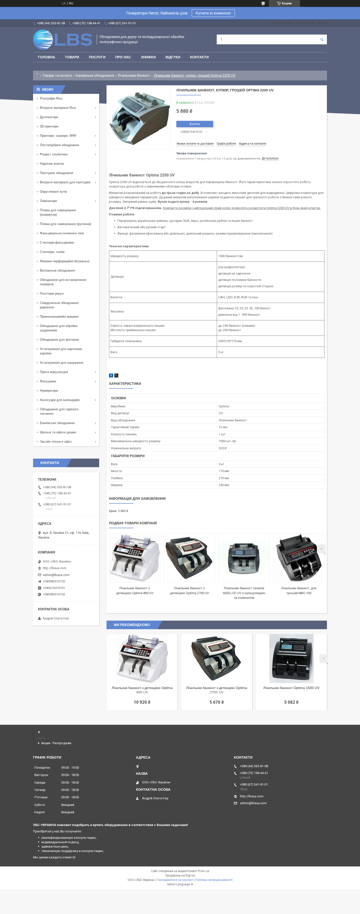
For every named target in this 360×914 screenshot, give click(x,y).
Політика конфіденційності (214, 880)
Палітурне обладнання (56, 173)
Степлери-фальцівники (57, 242)
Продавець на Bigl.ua (180, 875)
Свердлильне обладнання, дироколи (59, 305)
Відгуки (173, 57)
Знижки (148, 57)
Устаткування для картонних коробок (61, 351)
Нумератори (49, 390)
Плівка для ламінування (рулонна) (65, 224)
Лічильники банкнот (134, 75)
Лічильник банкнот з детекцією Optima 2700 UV (216, 690)
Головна (46, 57)
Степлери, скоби (52, 252)
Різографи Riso (51, 98)
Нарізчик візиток (52, 163)
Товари (72, 57)
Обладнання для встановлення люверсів (63, 282)
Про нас (123, 57)
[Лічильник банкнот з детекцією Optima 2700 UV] (189, 558)
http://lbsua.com (54, 568)
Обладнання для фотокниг (59, 339)
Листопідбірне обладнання (59, 145)
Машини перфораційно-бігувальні (64, 261)
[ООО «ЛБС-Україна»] (62, 39)
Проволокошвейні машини (59, 316)
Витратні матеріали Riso (58, 108)
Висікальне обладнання (57, 270)
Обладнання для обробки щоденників (58, 328)
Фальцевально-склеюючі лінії (62, 233)
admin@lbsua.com (56, 575)
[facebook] (111, 376)
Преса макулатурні (54, 372)
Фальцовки (48, 381)
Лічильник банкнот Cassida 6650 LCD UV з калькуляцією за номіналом (244, 593)
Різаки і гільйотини (54, 154)
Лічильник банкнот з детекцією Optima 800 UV (142, 690)
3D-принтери (49, 126)
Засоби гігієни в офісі (56, 441)
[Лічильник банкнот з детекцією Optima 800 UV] (134, 558)
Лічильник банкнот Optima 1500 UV (291, 688)
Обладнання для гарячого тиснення (59, 411)
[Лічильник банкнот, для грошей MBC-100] (298, 558)
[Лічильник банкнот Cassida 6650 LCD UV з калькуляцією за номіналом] (244, 558)
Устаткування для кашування (61, 362)
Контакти (199, 57)
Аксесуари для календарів (60, 400)
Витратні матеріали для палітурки (65, 182)
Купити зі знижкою (213, 13)
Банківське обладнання (95, 75)
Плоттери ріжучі (52, 293)
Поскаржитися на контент (175, 880)
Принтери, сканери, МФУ (58, 136)
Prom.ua (203, 871)
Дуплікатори (49, 117)
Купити (195, 124)
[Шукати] (322, 39)
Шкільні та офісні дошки (58, 432)
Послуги (97, 57)
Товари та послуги (57, 75)
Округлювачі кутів (53, 191)
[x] (116, 376)
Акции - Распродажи (56, 743)
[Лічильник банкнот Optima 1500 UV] (291, 658)
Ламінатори (48, 201)
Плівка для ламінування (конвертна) (58, 212)
